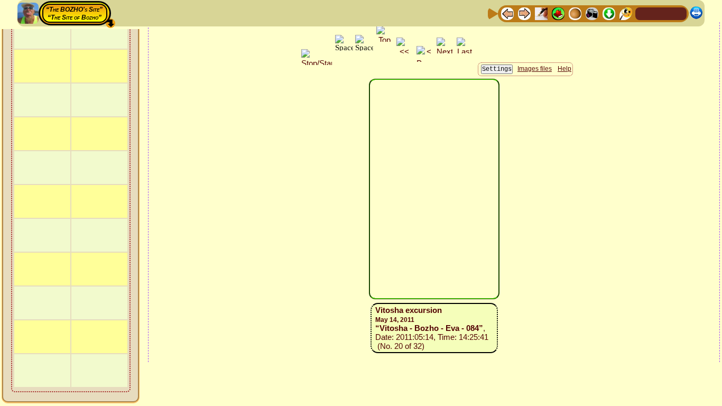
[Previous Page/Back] (507, 12)
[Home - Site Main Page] (644, 12)
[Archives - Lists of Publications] (541, 12)
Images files (534, 68)
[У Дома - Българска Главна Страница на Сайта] (678, 12)
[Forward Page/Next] (524, 12)
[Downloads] (609, 12)
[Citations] (558, 12)
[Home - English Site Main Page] (661, 12)
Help (564, 68)
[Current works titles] (575, 12)
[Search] (625, 12)
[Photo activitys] (592, 12)
